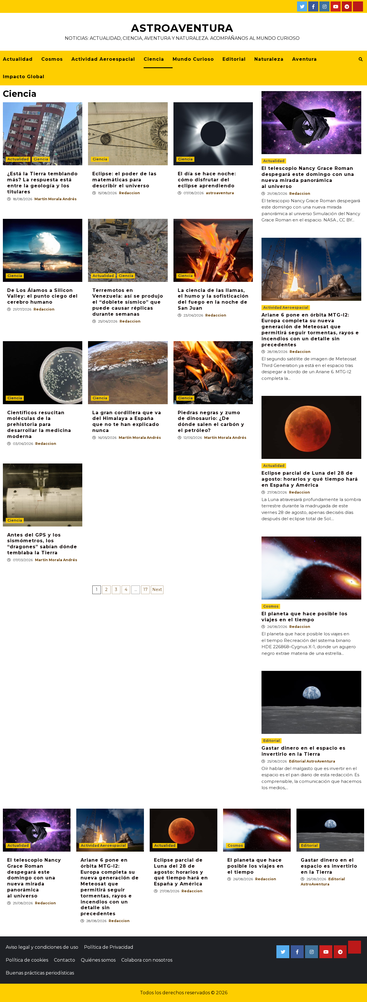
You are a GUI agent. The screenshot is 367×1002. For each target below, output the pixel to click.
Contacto (64, 960)
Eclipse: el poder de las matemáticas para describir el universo (124, 179)
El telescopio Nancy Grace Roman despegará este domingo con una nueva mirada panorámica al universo (307, 177)
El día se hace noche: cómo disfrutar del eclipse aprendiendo (207, 179)
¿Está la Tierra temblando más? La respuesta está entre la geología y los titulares (42, 182)
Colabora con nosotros (146, 960)
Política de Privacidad (108, 947)
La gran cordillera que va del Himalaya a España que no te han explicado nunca (126, 421)
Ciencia (154, 59)
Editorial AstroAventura (312, 761)
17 (145, 589)
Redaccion (129, 193)
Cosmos (52, 59)
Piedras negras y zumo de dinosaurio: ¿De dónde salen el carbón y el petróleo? (211, 421)
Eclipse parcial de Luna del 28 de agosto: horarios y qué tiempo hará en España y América (309, 479)
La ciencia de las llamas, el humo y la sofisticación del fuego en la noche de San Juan (213, 299)
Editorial (234, 59)
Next (157, 589)
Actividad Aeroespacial (103, 59)
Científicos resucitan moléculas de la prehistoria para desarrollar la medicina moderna (39, 424)
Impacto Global (23, 76)
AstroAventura (182, 28)
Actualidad (18, 59)
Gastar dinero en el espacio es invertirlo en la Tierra (303, 751)
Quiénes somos (98, 960)
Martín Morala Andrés (55, 199)
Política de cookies (27, 960)
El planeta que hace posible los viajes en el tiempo (304, 616)
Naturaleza (269, 59)
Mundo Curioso (193, 59)
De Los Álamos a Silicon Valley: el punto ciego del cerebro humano (42, 296)
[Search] (360, 59)
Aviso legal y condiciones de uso (42, 947)
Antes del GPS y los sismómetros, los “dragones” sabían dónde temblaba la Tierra (42, 543)
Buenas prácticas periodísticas (40, 973)
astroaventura (220, 193)
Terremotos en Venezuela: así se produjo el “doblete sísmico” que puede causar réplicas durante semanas (127, 302)
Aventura (304, 59)
